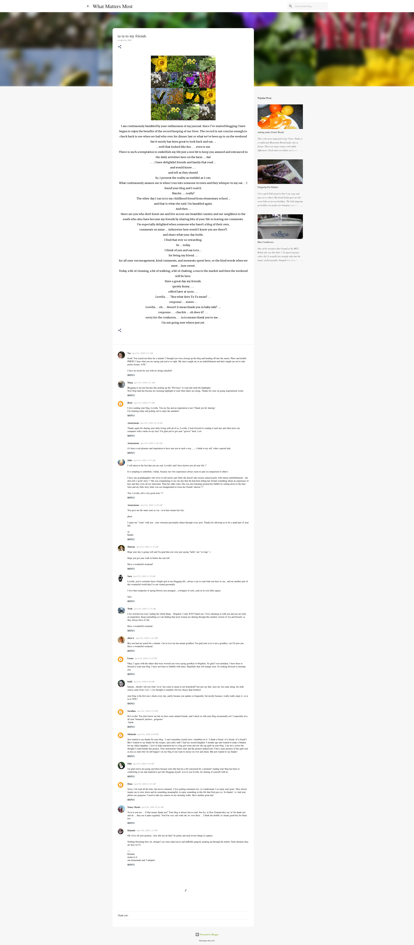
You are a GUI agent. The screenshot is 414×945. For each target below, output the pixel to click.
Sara (129, 576)
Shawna (131, 546)
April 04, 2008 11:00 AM (151, 443)
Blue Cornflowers (266, 242)
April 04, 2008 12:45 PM (147, 638)
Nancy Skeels (133, 807)
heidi (129, 681)
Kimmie (131, 830)
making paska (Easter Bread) (271, 132)
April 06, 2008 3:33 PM (147, 830)
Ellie (129, 763)
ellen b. (131, 638)
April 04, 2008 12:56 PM (146, 658)
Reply (131, 375)
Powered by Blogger (209, 934)
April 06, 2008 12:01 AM (145, 783)
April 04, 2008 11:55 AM (145, 608)
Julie (129, 460)
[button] (120, 47)
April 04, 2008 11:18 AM (144, 576)
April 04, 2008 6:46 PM (144, 681)
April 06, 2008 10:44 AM (152, 807)
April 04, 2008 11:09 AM (151, 505)
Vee (129, 353)
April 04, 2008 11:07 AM (144, 460)
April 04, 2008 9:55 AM (144, 402)
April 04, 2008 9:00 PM (147, 734)
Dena (129, 783)
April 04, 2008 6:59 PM (147, 711)
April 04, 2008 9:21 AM (144, 382)
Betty (130, 402)
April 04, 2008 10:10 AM (151, 423)
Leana (130, 658)
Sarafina (131, 711)
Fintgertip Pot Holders (268, 187)
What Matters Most (113, 6)
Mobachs (131, 734)
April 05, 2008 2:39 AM (143, 763)
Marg (130, 382)
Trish (129, 608)
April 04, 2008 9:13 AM (142, 353)
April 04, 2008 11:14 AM (147, 546)
